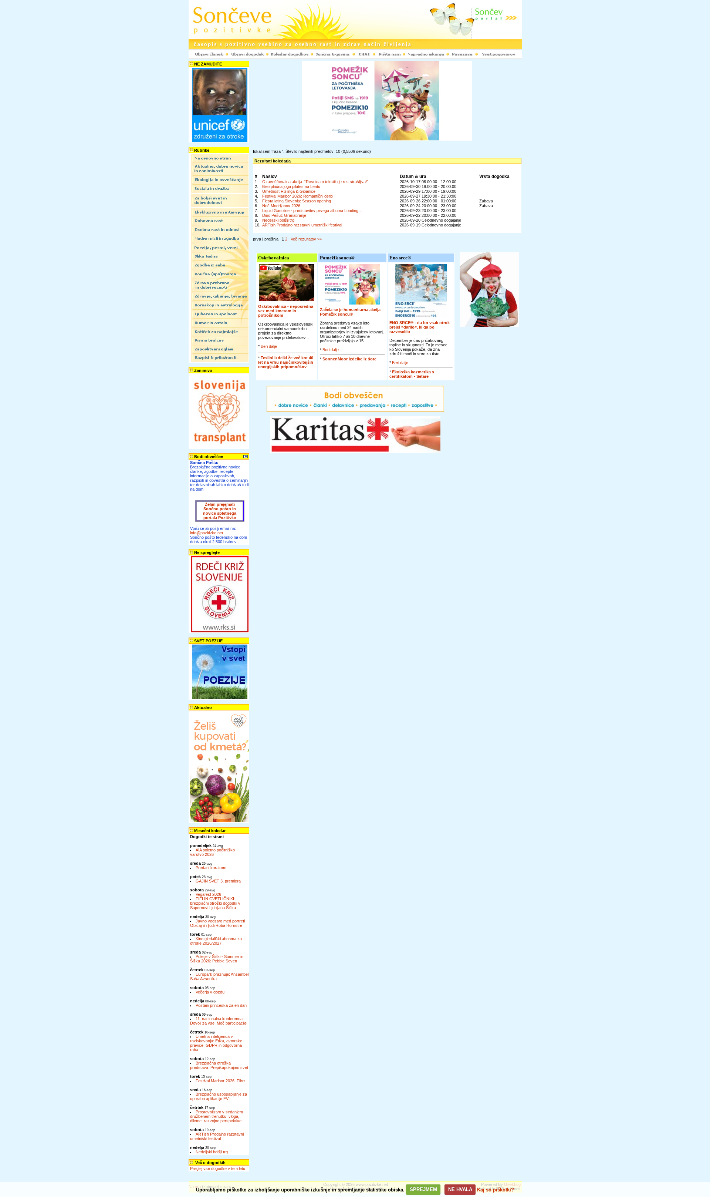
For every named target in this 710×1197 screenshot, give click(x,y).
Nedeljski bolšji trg (212, 1152)
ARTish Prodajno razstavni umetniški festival (217, 1136)
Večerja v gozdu (210, 992)
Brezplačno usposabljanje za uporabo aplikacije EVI (218, 1096)
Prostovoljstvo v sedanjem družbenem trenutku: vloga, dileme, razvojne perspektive (216, 1116)
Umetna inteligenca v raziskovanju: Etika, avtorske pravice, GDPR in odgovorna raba (216, 1043)
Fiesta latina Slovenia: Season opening (296, 201)
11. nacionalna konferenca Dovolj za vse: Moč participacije (218, 1020)
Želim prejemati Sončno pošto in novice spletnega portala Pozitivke (219, 511)
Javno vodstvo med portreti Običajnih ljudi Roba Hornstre (217, 923)
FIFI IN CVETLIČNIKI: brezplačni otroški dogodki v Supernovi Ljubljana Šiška (215, 903)
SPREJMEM (423, 1189)
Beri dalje (269, 346)
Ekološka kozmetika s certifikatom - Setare (411, 374)
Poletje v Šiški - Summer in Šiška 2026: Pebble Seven (216, 958)
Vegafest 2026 (208, 894)
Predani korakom (211, 867)
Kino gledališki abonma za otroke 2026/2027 (216, 941)
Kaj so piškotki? (495, 1189)
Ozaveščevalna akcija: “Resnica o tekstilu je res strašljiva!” (315, 181)
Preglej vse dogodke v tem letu (217, 1168)
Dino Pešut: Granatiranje (284, 215)
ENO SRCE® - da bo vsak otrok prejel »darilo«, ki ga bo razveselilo (419, 327)
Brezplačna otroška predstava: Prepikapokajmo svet (219, 1065)
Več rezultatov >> (306, 239)
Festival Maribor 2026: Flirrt (220, 1081)
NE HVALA (460, 1189)
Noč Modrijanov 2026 (281, 206)
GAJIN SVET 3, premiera (218, 881)
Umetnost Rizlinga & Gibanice (288, 191)
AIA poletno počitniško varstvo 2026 (212, 852)
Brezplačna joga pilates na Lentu (291, 186)
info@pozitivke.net (206, 533)
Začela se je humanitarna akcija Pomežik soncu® (350, 311)
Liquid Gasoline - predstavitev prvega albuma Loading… (312, 210)
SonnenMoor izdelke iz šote (349, 359)
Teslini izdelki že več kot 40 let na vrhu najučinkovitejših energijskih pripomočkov (285, 362)
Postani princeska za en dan (221, 1005)
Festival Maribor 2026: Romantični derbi (297, 196)
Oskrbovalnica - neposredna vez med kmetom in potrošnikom (285, 310)
